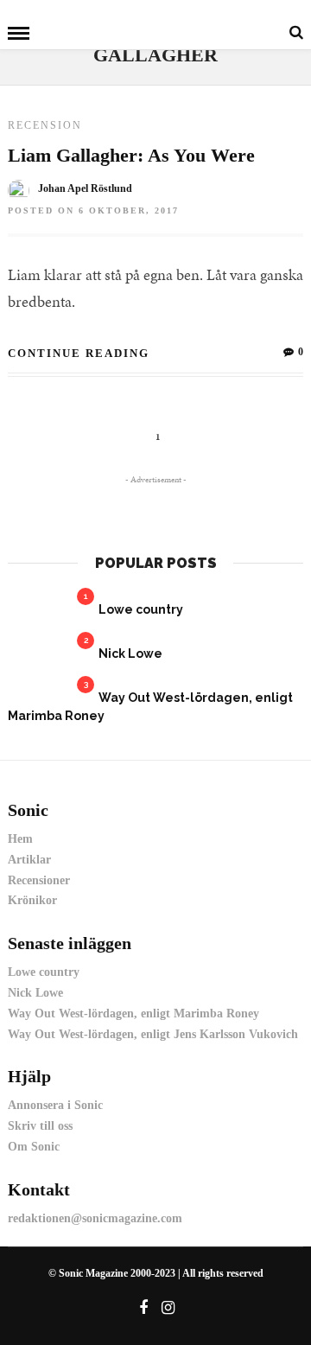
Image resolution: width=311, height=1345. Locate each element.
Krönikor (32, 900)
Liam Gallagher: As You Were (131, 155)
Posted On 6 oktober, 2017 (93, 210)
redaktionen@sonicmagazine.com (95, 1218)
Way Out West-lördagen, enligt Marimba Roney (133, 1013)
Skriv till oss (40, 1125)
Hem (20, 838)
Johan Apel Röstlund (85, 188)
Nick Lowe (130, 653)
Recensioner (39, 880)
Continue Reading (78, 353)
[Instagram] (168, 1307)
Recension (45, 125)
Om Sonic (34, 1146)
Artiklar (29, 859)
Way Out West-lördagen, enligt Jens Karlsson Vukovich (153, 1034)
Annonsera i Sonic (55, 1105)
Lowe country (140, 609)
